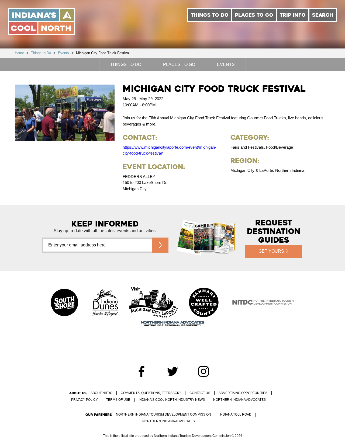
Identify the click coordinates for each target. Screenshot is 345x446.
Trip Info (293, 15)
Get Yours (271, 251)
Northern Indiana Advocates (239, 400)
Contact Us (199, 393)
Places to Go (254, 15)
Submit (160, 245)
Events (63, 53)
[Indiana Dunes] (105, 303)
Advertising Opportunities (243, 393)
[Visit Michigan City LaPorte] (153, 303)
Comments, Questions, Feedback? (151, 393)
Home (19, 53)
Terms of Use (118, 400)
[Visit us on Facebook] (141, 371)
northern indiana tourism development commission (163, 414)
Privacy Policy (84, 400)
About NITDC (101, 393)
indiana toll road (235, 414)
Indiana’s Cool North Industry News (172, 400)
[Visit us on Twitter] (172, 371)
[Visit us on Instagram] (203, 371)
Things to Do (210, 15)
